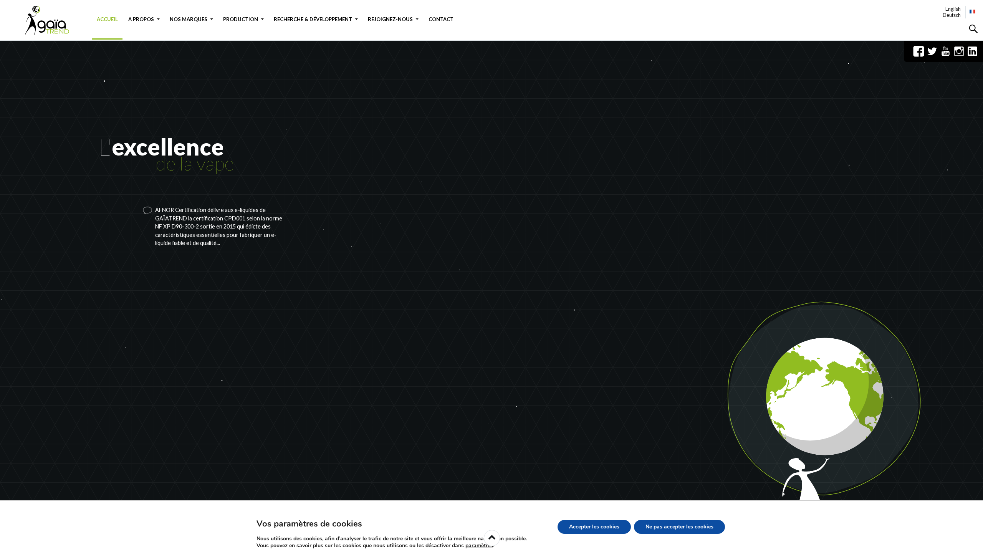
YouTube (945, 51)
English (953, 9)
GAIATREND (52, 20)
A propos (141, 19)
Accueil (107, 19)
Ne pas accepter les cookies (679, 526)
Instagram (959, 51)
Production (240, 19)
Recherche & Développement (313, 19)
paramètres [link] (479, 545)
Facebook (918, 51)
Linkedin (972, 51)
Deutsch (952, 15)
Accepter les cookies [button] (594, 526)
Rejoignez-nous (390, 19)
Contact (441, 19)
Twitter (932, 51)
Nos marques (188, 19)
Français (972, 11)
